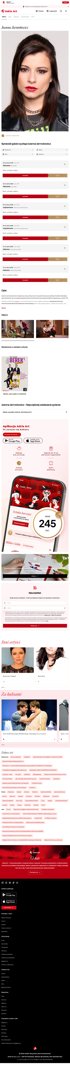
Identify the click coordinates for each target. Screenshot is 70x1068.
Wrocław (3, 1033)
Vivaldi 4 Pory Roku (45, 779)
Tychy (43, 800)
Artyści (3, 973)
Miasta (3, 980)
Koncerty (3, 999)
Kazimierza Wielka (46, 792)
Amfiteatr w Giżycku (50, 818)
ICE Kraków (4, 1036)
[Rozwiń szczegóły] (65, 164)
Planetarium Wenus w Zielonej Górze (13, 822)
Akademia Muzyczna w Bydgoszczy (11, 1043)
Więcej (3, 308)
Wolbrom (35, 792)
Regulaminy (4, 961)
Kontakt (3, 924)
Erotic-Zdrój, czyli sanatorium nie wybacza (14, 787)
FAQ (32, 17)
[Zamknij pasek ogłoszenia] (68, 6)
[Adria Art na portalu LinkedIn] (10, 883)
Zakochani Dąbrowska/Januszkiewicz (13, 761)
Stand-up (4, 1006)
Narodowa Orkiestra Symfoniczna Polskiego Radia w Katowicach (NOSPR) (23, 831)
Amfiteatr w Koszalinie (48, 809)
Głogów (50, 800)
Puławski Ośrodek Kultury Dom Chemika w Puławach (17, 835)
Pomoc (3, 921)
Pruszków (29, 796)
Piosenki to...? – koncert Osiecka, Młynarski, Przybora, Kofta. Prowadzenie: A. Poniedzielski (27, 765)
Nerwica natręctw (16, 757)
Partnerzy (4, 950)
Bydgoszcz (4, 1022)
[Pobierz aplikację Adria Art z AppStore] (8, 901)
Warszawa (11, 792)
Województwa (5, 977)
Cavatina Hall (38, 818)
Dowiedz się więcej (10, 434)
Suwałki (5, 805)
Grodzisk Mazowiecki (61, 800)
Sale (2, 984)
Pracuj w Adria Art (6, 928)
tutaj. (47, 621)
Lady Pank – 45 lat (7, 774)
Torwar (8, 809)
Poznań (3, 1026)
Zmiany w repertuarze (7, 964)
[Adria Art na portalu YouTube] (17, 883)
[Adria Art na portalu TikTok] (13, 883)
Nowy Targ (19, 800)
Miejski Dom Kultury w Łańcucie (53, 840)
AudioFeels (56, 779)
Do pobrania (4, 947)
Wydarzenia (25, 17)
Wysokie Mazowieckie (31, 800)
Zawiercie (27, 805)
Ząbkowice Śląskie (8, 800)
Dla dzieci (4, 1010)
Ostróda (36, 805)
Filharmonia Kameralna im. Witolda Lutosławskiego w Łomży (39, 814)
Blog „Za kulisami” (6, 987)
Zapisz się (34, 625)
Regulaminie (47, 615)
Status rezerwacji (6, 917)
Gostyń (19, 792)
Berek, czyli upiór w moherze (10, 170)
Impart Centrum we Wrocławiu (11, 814)
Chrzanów (55, 796)
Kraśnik (12, 805)
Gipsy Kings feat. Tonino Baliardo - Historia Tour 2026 (47, 757)
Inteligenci (27, 757)
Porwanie (18, 774)
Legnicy (17, 301)
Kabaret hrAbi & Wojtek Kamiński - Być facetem (16, 783)
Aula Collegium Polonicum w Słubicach (13, 827)
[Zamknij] (1, 2)
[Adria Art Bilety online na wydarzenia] (9, 11)
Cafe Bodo (27, 774)
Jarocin (4, 796)
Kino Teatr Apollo (6, 1040)
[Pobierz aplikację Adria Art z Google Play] (8, 894)
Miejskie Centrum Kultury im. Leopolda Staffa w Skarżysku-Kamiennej (22, 840)
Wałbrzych (46, 796)
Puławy (20, 805)
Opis (9, 17)
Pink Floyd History (7, 779)
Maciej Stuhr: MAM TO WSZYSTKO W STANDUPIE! (43, 770)
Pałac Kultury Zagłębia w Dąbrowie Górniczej (26, 809)
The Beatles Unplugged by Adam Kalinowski (14, 770)
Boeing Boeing (37, 774)
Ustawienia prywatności (8, 957)
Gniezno (26, 792)
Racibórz (37, 796)
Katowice (12, 796)
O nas (3, 940)
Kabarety (3, 1003)
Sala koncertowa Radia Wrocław (35, 822)
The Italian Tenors (37, 783)
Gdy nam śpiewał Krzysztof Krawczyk (26, 779)
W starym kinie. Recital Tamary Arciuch (55, 774)
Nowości (3, 1013)
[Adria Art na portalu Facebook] (6, 883)
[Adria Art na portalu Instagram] (2, 883)
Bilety (4, 17)
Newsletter (4, 931)
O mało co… (32, 787)
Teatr (2, 996)
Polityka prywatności (7, 954)
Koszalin (20, 796)
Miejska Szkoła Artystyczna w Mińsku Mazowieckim (17, 818)
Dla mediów (4, 944)
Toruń (43, 805)
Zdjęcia (16, 17)
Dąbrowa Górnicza (59, 792)
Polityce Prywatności (56, 615)
